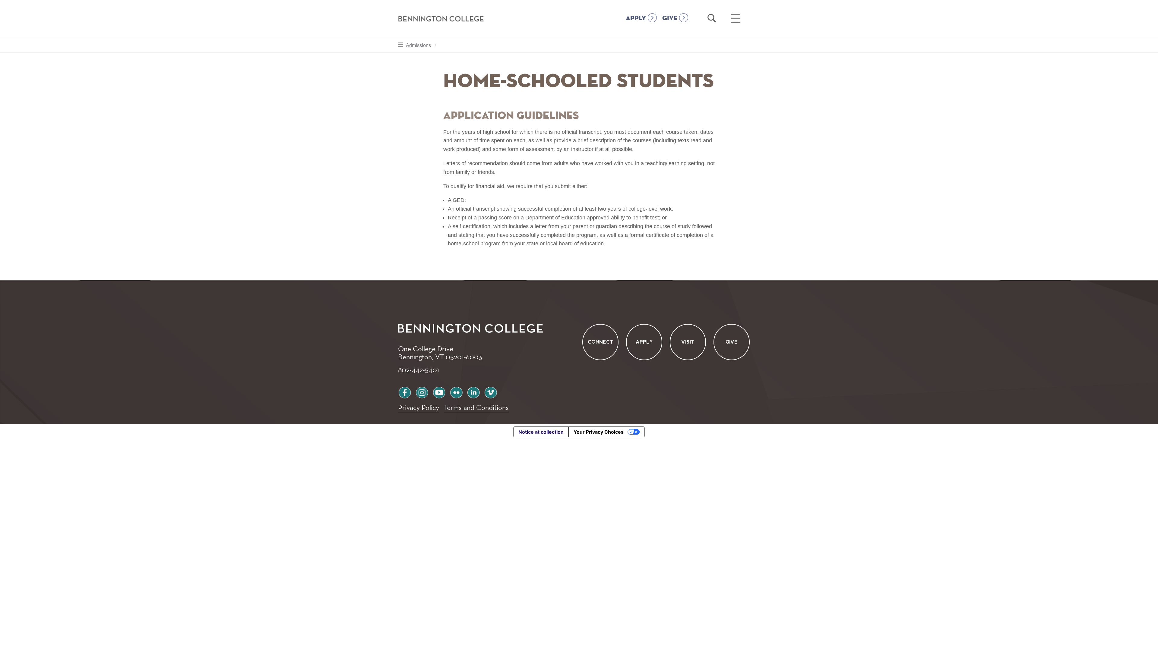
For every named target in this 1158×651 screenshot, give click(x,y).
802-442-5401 (418, 369)
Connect (600, 341)
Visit (687, 341)
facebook (404, 391)
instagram (422, 391)
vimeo (490, 391)
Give (732, 341)
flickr (456, 391)
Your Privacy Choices (599, 432)
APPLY (636, 18)
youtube (439, 391)
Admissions (423, 45)
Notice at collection (541, 432)
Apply (644, 341)
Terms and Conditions (476, 407)
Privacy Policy (418, 407)
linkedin (473, 391)
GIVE (670, 18)
